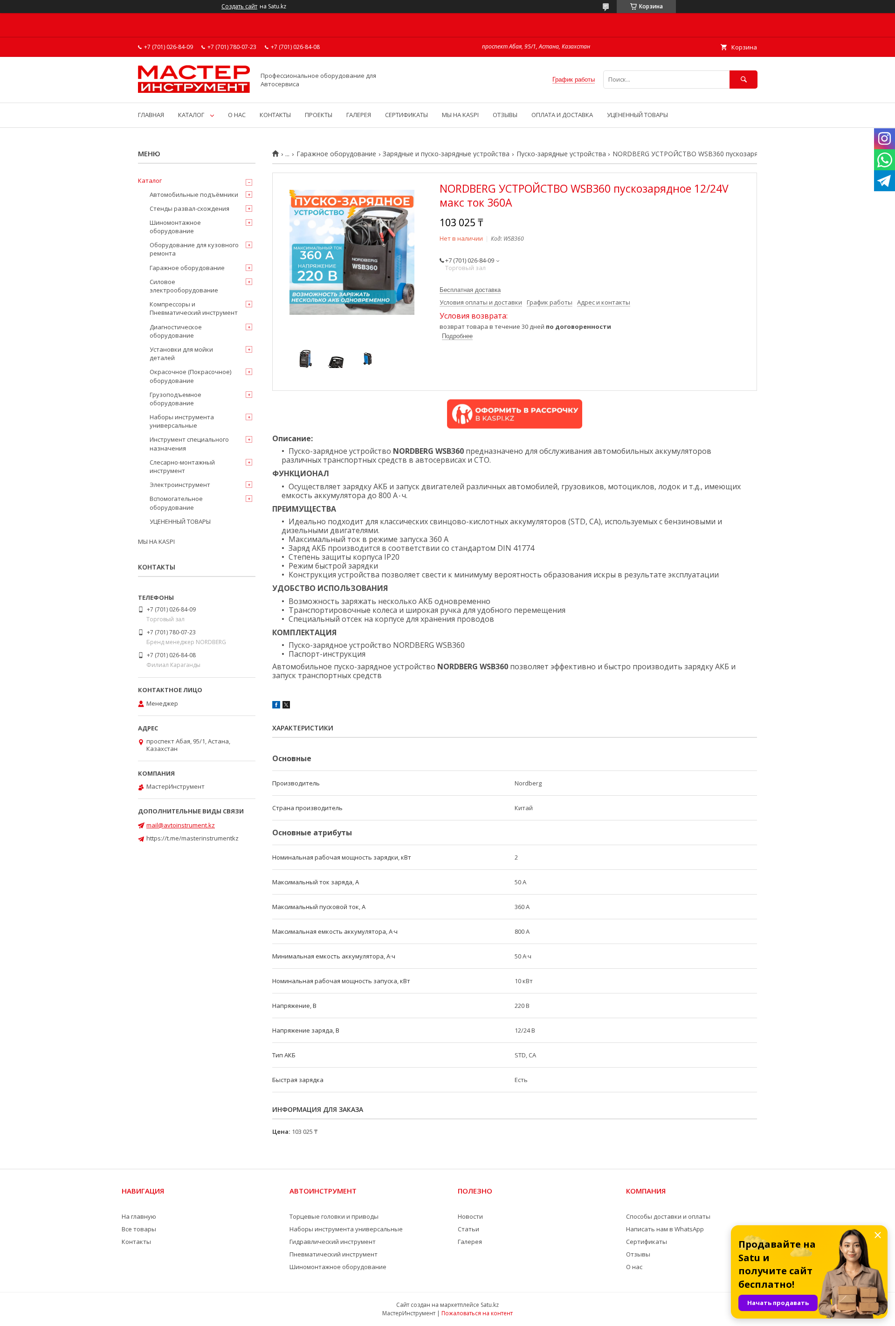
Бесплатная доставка (470, 289)
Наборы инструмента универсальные (182, 421)
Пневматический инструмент (333, 1254)
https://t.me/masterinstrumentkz (192, 838)
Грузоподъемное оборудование (175, 398)
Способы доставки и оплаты (668, 1216)
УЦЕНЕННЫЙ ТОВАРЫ (637, 115)
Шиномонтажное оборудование (175, 226)
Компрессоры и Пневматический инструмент (194, 308)
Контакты (136, 1241)
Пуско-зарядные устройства (561, 154)
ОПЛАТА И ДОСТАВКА (562, 115)
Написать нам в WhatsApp (665, 1229)
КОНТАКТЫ (275, 115)
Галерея (470, 1241)
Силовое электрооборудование (184, 286)
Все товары (139, 1229)
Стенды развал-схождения (189, 208)
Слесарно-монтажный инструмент (182, 466)
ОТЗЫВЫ (505, 115)
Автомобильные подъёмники (194, 194)
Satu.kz (490, 1305)
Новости (470, 1216)
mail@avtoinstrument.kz (180, 825)
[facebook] (276, 706)
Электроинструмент (180, 484)
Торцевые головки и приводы (334, 1216)
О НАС (237, 115)
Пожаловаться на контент (477, 1313)
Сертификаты (646, 1241)
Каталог (150, 180)
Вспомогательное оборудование (176, 502)
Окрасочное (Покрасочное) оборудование (190, 376)
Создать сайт (239, 6)
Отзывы (638, 1254)
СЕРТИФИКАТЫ (406, 115)
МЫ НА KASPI (460, 115)
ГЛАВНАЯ (151, 115)
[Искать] (743, 79)
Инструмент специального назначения (189, 443)
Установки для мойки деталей (181, 353)
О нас (634, 1267)
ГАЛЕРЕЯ (358, 115)
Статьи (468, 1229)
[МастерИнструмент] (194, 90)
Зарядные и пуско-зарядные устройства (446, 154)
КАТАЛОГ (191, 115)
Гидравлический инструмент (332, 1241)
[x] (286, 706)
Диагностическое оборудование (176, 331)
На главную (139, 1216)
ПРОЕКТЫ (318, 115)
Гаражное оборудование (336, 154)
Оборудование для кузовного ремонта (194, 249)
